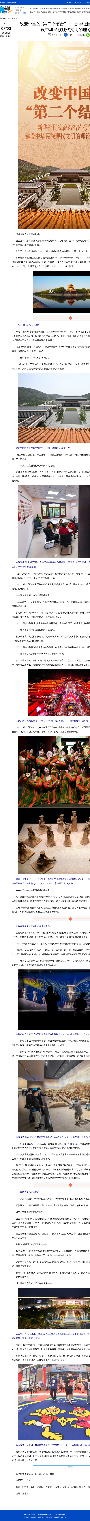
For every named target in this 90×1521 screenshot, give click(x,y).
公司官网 (18, 10)
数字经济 (56, 12)
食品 (38, 12)
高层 (40, 8)
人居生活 (44, 12)
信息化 (49, 12)
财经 (54, 8)
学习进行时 (34, 8)
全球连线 (78, 8)
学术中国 (62, 12)
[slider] (44, 307)
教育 (83, 8)
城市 (85, 12)
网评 (58, 8)
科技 (87, 8)
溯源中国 (80, 12)
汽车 (35, 12)
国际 (51, 8)
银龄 (74, 12)
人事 (47, 8)
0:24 (39, 311)
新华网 (3, 18)
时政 (43, 8)
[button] (35, 310)
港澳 (62, 8)
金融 (31, 12)
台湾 (66, 8)
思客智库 (71, 8)
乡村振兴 (69, 12)
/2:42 (43, 311)
